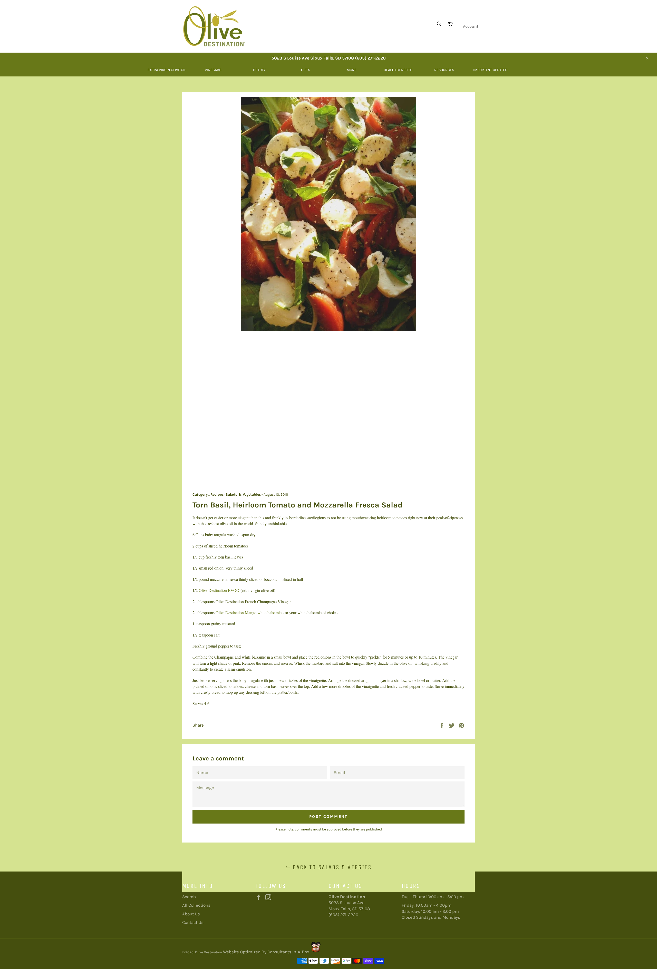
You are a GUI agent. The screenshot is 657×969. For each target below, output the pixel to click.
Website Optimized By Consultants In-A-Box (266, 951)
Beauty (259, 70)
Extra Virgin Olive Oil (167, 70)
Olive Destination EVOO (219, 590)
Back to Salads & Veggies (331, 867)
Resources (444, 70)
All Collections (196, 905)
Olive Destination (208, 952)
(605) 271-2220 (343, 914)
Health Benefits (398, 70)
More (351, 70)
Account (470, 26)
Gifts (305, 70)
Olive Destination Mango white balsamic (249, 612)
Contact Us (193, 922)
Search (189, 896)
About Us (191, 913)
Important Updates (490, 70)
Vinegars (213, 70)
